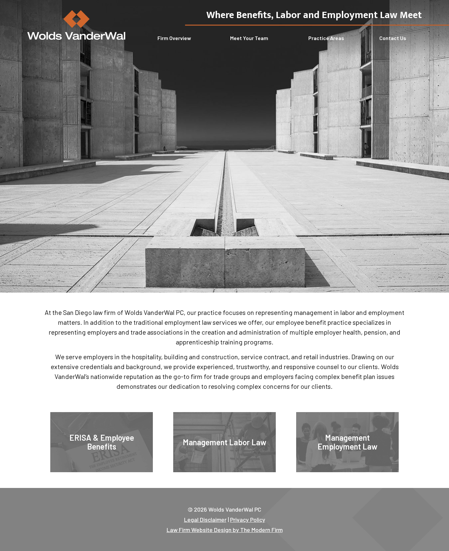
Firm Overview (174, 38)
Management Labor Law (224, 442)
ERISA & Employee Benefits (101, 442)
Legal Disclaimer (205, 519)
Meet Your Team (249, 38)
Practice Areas (326, 38)
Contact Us (392, 38)
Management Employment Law (347, 442)
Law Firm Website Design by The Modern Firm (225, 529)
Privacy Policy (247, 519)
